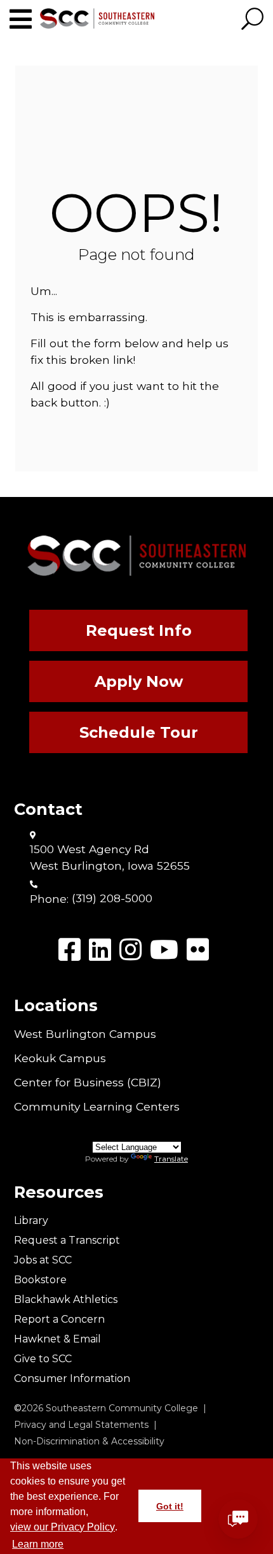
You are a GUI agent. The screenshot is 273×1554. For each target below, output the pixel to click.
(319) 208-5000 (112, 898)
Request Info (139, 630)
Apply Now (139, 681)
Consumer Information (72, 1378)
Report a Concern (59, 1319)
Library (31, 1220)
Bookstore (40, 1280)
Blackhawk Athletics (65, 1299)
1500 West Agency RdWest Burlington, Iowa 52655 (110, 857)
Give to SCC (43, 1359)
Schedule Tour (138, 732)
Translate (171, 1158)
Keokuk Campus (60, 1058)
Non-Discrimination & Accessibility (89, 1441)
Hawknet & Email (57, 1339)
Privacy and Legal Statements (81, 1424)
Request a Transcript (67, 1240)
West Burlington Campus (85, 1033)
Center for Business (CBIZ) (87, 1082)
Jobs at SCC (43, 1260)
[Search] (252, 20)
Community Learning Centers (97, 1106)
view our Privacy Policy (62, 1527)
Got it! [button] (169, 1506)
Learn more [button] (37, 1544)
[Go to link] (25, 19)
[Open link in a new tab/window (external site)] (69, 949)
